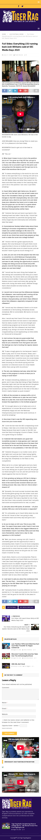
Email (4, 708)
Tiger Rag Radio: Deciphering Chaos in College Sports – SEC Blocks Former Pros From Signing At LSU (24, 825)
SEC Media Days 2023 (26, 607)
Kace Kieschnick (28, 658)
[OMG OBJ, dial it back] (6, 665)
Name (4, 702)
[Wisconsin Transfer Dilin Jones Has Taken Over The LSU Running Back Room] (6, 656)
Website (5, 714)
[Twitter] (22, 6)
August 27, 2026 (17, 650)
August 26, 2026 (17, 830)
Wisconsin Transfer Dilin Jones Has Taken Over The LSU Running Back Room (24, 655)
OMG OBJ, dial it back (18, 664)
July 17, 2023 (8, 55)
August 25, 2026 (17, 658)
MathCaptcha (9, 728)
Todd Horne (19, 55)
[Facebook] (18, 6)
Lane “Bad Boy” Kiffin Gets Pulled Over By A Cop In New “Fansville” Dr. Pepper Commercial (25, 645)
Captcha (5, 725)
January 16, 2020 (17, 666)
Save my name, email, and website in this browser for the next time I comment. (18, 721)
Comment (5, 687)
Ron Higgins (27, 666)
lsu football (11, 607)
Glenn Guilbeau (28, 650)
